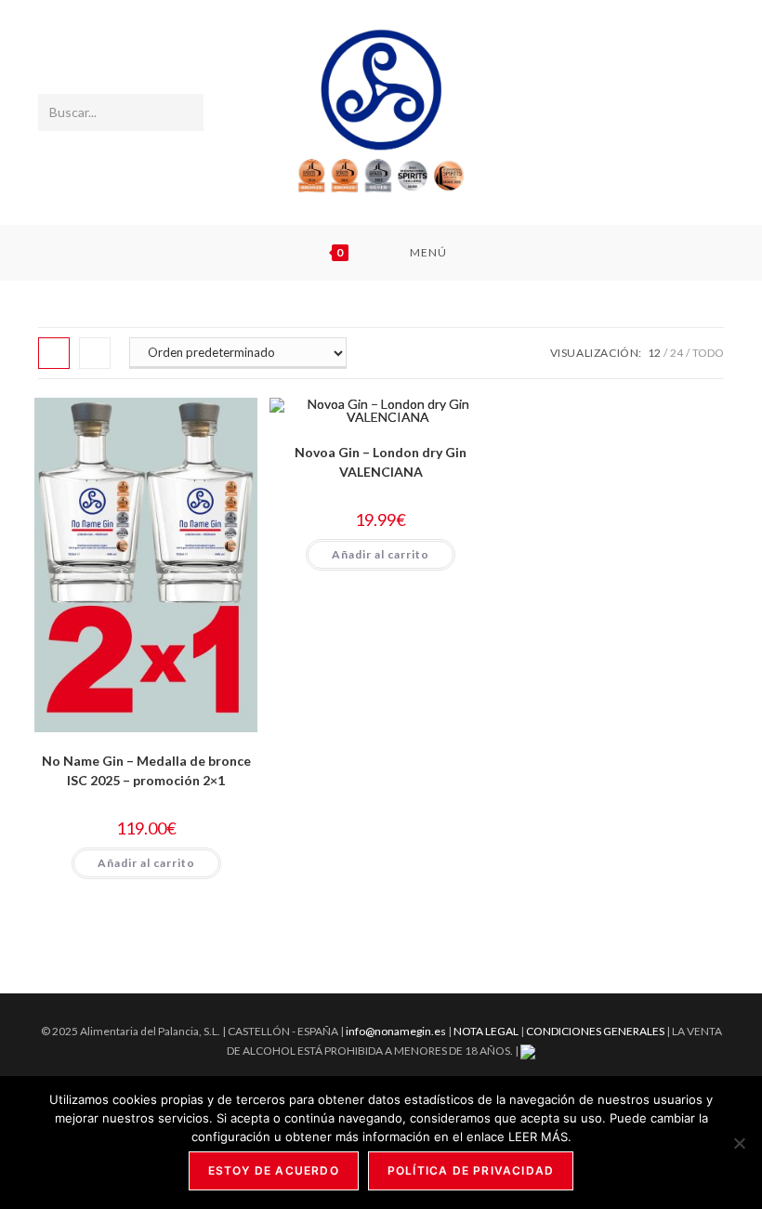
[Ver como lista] (95, 353)
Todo (708, 353)
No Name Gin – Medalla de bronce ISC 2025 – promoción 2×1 (146, 770)
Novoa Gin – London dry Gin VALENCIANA (380, 462)
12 (654, 353)
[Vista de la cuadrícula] (54, 353)
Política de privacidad (471, 1170)
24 (676, 353)
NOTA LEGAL (486, 1031)
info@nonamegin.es (396, 1031)
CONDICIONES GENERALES (596, 1031)
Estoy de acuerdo (273, 1170)
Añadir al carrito (146, 863)
